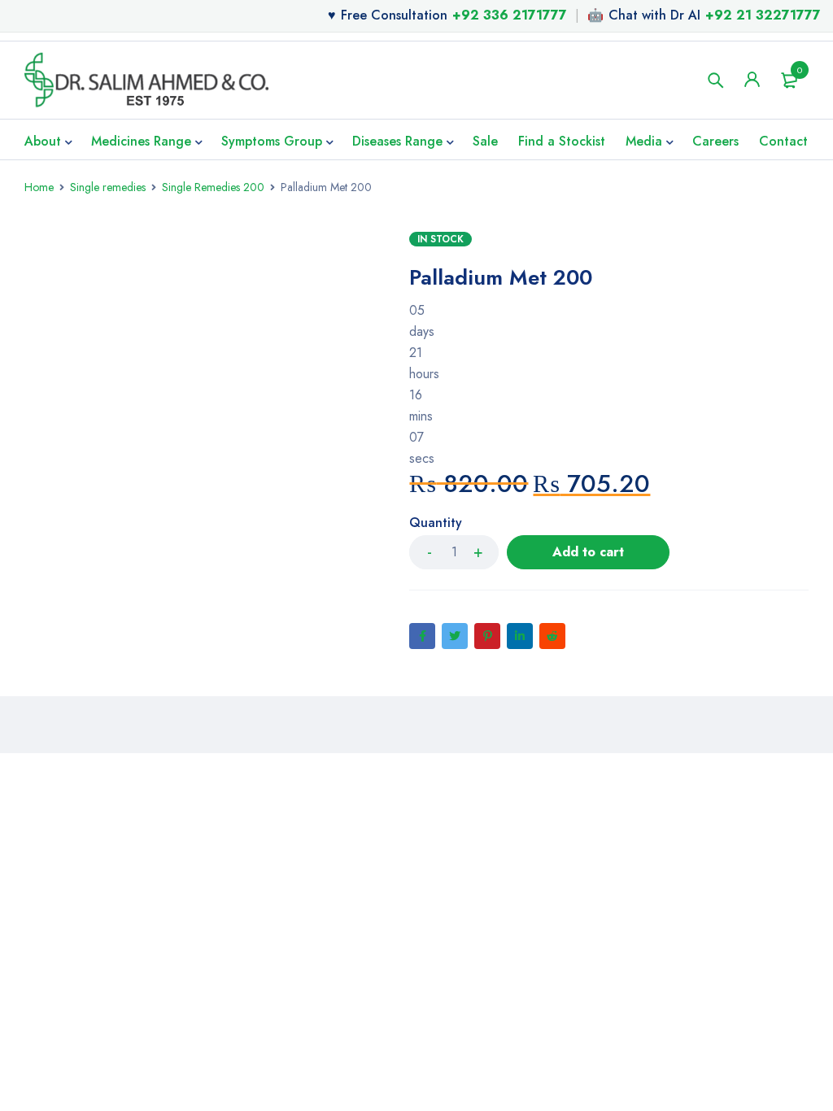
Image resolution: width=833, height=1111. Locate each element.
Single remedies (108, 187)
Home (39, 187)
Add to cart (588, 551)
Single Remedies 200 (213, 187)
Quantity (435, 523)
